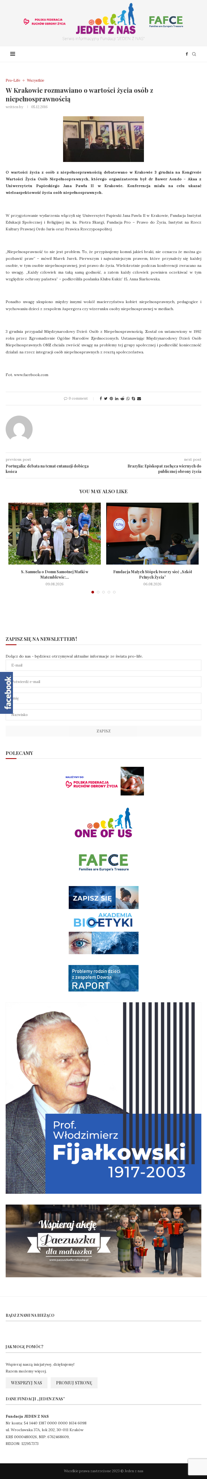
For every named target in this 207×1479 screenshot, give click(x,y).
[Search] (194, 54)
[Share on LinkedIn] (116, 398)
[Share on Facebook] (101, 398)
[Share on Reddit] (122, 398)
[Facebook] (187, 54)
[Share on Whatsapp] (128, 398)
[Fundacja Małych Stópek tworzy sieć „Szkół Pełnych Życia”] (152, 534)
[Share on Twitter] (106, 398)
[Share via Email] (139, 398)
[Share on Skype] (133, 398)
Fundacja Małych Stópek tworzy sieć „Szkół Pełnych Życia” (152, 574)
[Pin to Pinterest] (111, 398)
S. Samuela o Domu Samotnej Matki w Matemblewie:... (54, 574)
